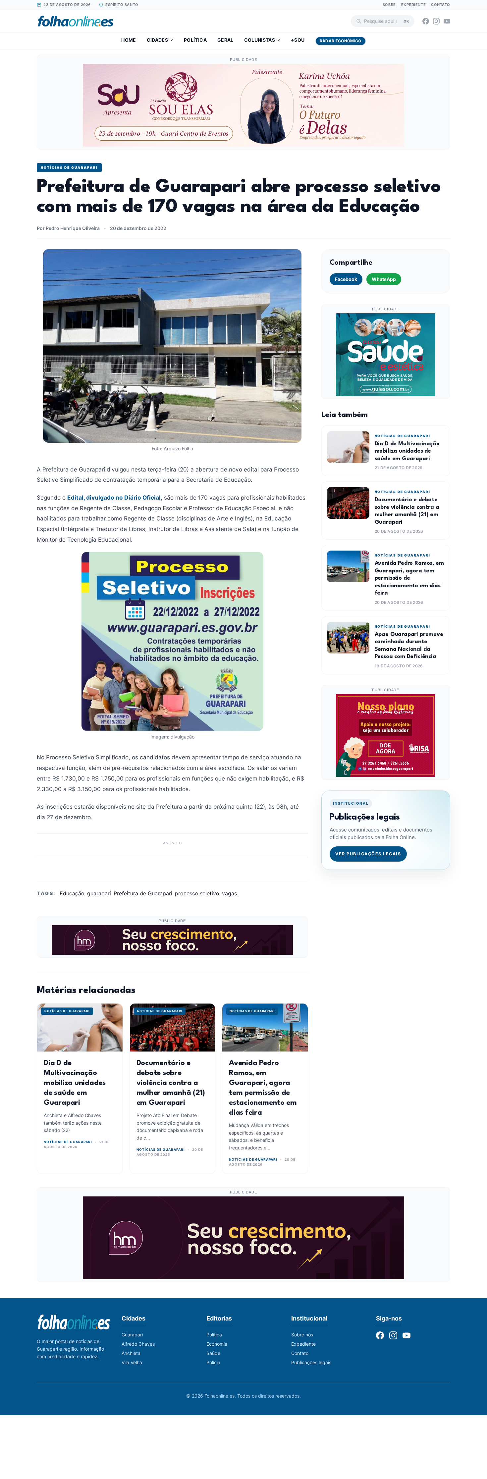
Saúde (213, 1353)
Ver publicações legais (368, 853)
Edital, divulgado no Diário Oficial (114, 497)
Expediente (413, 4)
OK (406, 21)
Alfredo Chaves (138, 1344)
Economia (216, 1344)
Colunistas (259, 40)
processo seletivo (197, 893)
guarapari (99, 893)
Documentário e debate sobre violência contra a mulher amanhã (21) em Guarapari (170, 1082)
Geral (225, 40)
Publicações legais (311, 1362)
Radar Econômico (340, 40)
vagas (229, 893)
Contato (440, 4)
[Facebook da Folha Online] (425, 21)
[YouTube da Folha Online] (447, 21)
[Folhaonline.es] (76, 21)
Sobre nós (302, 1334)
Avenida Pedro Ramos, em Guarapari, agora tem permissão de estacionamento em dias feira (409, 578)
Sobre (389, 4)
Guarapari (132, 1334)
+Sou (297, 40)
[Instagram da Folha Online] (436, 21)
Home (128, 40)
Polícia (213, 1362)
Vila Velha (132, 1362)
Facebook (346, 279)
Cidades (157, 40)
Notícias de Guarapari (69, 167)
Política (195, 40)
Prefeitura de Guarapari (143, 893)
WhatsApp (384, 279)
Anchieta (131, 1353)
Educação (72, 893)
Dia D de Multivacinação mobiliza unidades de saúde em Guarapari (75, 1082)
